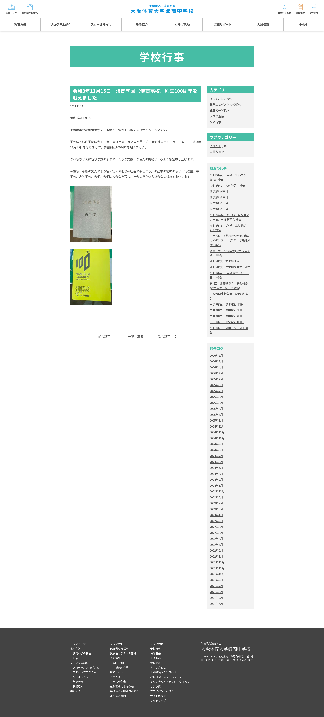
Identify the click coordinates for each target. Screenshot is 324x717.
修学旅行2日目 (219, 203)
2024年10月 (217, 438)
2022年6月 (216, 527)
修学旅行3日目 (219, 197)
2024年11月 (217, 432)
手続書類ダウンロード (163, 672)
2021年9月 (216, 580)
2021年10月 (217, 574)
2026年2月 (216, 373)
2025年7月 (216, 391)
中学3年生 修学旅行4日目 (227, 304)
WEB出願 (118, 663)
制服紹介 (78, 686)
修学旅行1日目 (219, 209)
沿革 (75, 658)
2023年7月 (216, 503)
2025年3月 (216, 414)
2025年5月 (216, 403)
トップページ (78, 644)
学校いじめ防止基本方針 (124, 691)
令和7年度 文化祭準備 (224, 261)
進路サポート (223, 24)
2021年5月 (216, 598)
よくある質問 (118, 696)
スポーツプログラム (84, 672)
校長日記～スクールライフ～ (167, 677)
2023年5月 (216, 509)
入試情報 (263, 24)
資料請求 (155, 663)
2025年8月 (216, 385)
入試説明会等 (120, 667)
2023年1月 (216, 515)
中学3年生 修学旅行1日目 (227, 322)
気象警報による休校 (122, 686)
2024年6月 (216, 462)
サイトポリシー (159, 696)
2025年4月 (216, 408)
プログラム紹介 (60, 24)
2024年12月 (217, 426)
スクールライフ (101, 24)
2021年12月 (217, 562)
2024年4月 (216, 474)
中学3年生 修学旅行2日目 (227, 316)
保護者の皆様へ (220, 110)
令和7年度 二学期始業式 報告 (230, 267)
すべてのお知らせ (221, 99)
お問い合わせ (158, 667)
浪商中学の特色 (82, 653)
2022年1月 (216, 556)
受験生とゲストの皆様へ (225, 104)
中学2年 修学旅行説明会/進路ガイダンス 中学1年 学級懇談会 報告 (230, 240)
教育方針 (20, 24)
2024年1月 (216, 485)
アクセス (115, 677)
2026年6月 (216, 355)
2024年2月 (216, 479)
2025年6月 (216, 397)
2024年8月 (216, 450)
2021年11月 (217, 568)
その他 (303, 24)
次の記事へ (165, 336)
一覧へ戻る (135, 336)
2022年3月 (216, 544)
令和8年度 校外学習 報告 (227, 185)
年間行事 (78, 681)
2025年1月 (216, 420)
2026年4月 (216, 367)
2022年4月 (216, 538)
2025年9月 (216, 379)
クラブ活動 (182, 24)
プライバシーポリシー (163, 691)
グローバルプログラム (86, 667)
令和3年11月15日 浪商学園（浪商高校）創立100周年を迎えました (135, 94)
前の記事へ (105, 336)
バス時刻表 (119, 681)
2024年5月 (216, 468)
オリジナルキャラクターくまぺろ (169, 681)
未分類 (214, 152)
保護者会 (155, 653)
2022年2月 (216, 550)
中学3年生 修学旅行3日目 (227, 310)
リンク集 (155, 686)
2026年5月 (216, 361)
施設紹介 (142, 24)
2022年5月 (216, 533)
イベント (215, 146)
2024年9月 (216, 444)
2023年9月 (216, 497)
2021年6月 (216, 592)
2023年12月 (217, 491)
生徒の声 (155, 658)
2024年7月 (216, 456)
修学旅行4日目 (219, 191)
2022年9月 (216, 521)
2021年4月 (216, 604)
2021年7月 (216, 586)
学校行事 (215, 122)
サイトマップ (158, 700)
